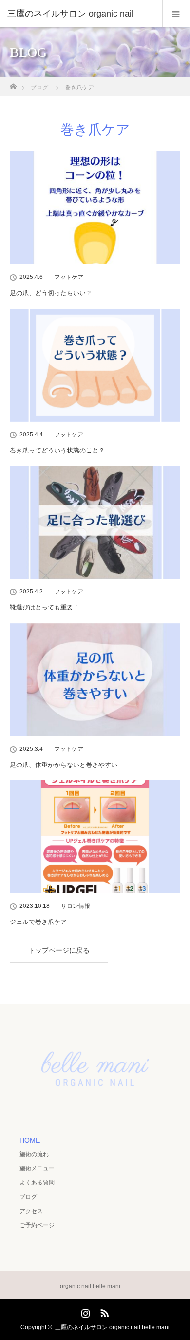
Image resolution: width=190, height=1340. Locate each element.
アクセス (31, 1211)
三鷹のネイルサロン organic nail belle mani (112, 1327)
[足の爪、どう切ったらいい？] (95, 207)
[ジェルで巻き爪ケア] (95, 836)
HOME (29, 1140)
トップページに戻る (59, 950)
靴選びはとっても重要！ (44, 607)
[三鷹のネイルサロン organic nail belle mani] (95, 1109)
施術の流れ (34, 1154)
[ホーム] (13, 83)
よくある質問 (37, 1182)
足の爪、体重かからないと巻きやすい (63, 764)
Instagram (84, 1311)
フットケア (68, 277)
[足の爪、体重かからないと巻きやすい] (95, 679)
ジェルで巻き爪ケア (38, 921)
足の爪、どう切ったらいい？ (51, 292)
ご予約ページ (37, 1225)
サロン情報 (75, 906)
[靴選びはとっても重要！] (95, 522)
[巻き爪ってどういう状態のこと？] (95, 365)
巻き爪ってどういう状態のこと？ (57, 450)
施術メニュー (37, 1168)
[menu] (176, 13)
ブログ (28, 1196)
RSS (103, 1311)
